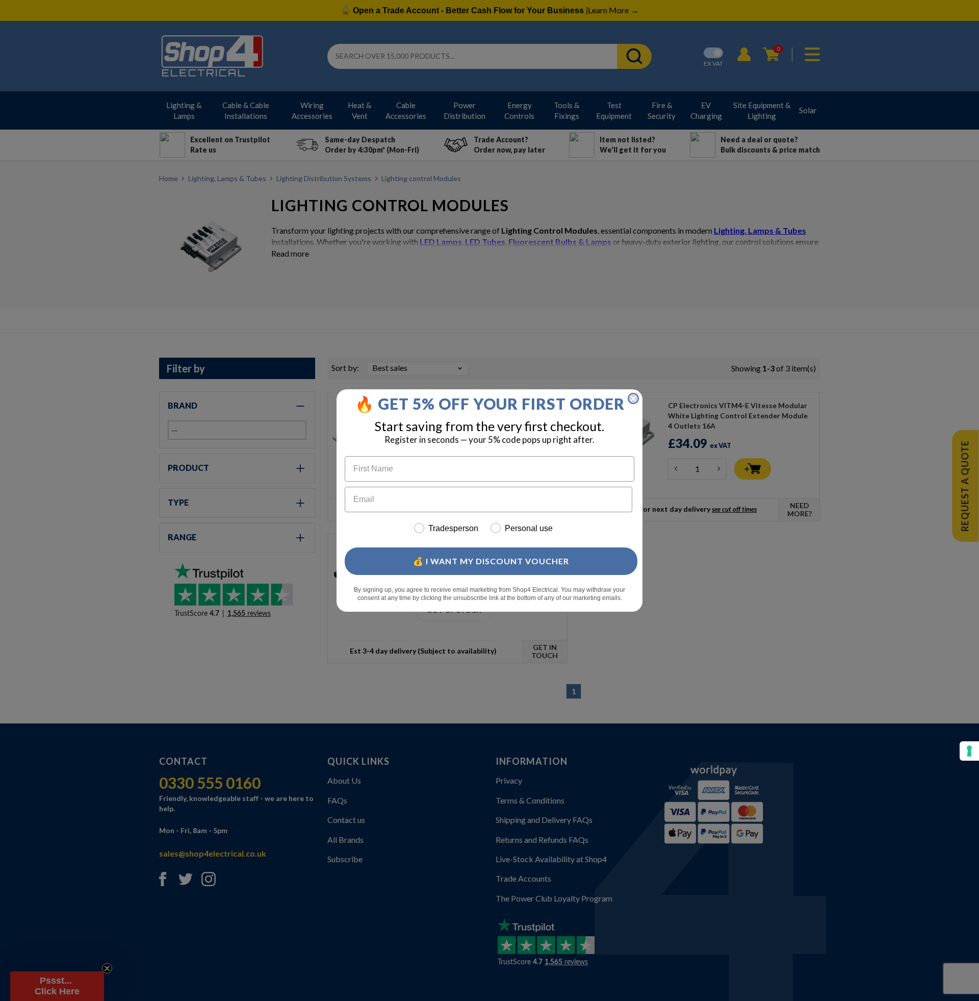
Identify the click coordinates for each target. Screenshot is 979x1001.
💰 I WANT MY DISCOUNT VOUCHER (491, 561)
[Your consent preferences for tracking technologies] (969, 751)
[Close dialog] (633, 398)
